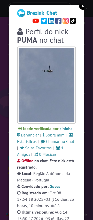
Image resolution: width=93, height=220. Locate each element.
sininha (66, 128)
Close (83, 6)
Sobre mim (54, 134)
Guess (55, 186)
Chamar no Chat (59, 141)
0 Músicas (47, 154)
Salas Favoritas (38, 147)
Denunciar (29, 134)
